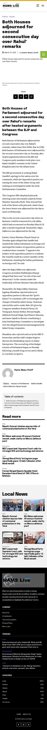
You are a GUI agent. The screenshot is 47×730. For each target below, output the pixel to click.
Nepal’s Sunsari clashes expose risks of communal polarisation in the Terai (12, 521)
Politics (5, 17)
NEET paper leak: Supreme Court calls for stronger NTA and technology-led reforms (12, 554)
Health (4, 469)
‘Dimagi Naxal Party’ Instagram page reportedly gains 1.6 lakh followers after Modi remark (21, 461)
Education (6, 446)
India (4, 434)
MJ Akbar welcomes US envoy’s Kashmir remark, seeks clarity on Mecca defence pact (21, 438)
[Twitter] (21, 96)
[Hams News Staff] (7, 373)
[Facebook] (15, 96)
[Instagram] (24, 725)
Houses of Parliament (20, 383)
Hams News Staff (30, 53)
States (12, 17)
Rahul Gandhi (36, 383)
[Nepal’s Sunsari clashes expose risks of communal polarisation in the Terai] (12, 505)
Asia (3, 424)
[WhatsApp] (31, 96)
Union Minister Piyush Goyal (14, 386)
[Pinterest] (26, 96)
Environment (7, 651)
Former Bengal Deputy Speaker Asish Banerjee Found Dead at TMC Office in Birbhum (20, 473)
